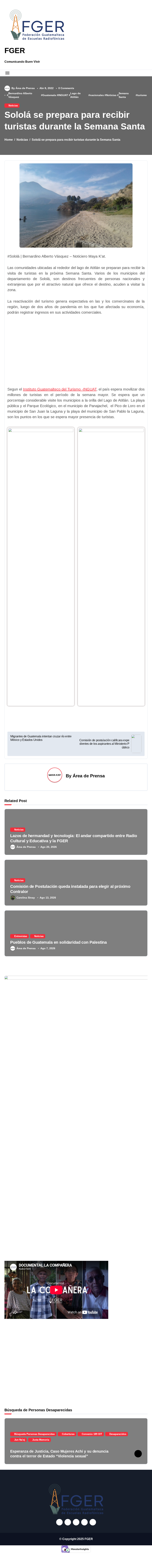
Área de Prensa (89, 775)
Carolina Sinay (25, 897)
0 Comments (66, 88)
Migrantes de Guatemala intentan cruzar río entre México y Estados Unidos (41, 738)
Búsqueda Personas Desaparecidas (34, 1434)
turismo (142, 95)
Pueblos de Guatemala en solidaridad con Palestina (58, 942)
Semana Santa (124, 95)
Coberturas (68, 1434)
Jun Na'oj (19, 1439)
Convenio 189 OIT (92, 1434)
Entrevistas (20, 936)
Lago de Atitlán (75, 95)
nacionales (97, 95)
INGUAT (63, 95)
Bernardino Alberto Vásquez (20, 95)
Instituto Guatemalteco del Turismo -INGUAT (59, 389)
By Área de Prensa (23, 88)
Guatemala (49, 95)
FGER (14, 50)
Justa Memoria (40, 1439)
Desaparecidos (117, 1434)
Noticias (111, 95)
